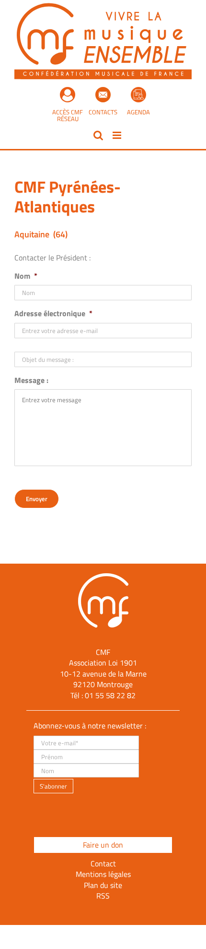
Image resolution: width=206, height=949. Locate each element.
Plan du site (103, 885)
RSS (103, 895)
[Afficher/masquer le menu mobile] (118, 135)
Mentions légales (103, 874)
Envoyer (36, 499)
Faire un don (103, 844)
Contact (103, 863)
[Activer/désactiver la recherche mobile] (98, 135)
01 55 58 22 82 (110, 695)
